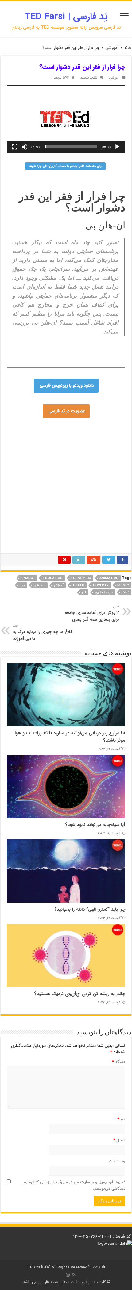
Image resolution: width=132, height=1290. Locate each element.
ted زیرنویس (101, 530)
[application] (66, 119)
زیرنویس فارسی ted (108, 489)
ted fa (38, 496)
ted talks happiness (109, 541)
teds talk (48, 541)
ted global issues (31, 539)
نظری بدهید (89, 77)
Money (123, 585)
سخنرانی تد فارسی (78, 437)
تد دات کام (33, 530)
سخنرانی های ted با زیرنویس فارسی (96, 448)
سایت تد (60, 434)
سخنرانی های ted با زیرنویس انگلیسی (95, 485)
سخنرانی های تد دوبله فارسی (102, 526)
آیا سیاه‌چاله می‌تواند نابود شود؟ (95, 824)
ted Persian (115, 437)
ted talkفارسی (38, 434)
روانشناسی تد (62, 511)
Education (53, 578)
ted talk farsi (49, 456)
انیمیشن (39, 585)
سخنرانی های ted (63, 471)
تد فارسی (118, 430)
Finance (28, 578)
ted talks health (26, 522)
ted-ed (14, 537)
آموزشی (111, 48)
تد (36, 448)
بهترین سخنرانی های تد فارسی (100, 511)
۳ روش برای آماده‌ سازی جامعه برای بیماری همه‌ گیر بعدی (92, 613)
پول (22, 585)
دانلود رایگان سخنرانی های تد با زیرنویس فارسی (67, 495)
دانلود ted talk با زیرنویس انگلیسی (75, 463)
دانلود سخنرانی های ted (56, 478)
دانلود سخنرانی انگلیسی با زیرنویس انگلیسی (44, 519)
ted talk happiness (74, 541)
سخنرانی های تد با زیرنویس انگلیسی (38, 482)
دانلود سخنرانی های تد (66, 493)
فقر (84, 592)
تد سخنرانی (115, 522)
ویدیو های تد (76, 544)
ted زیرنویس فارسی (78, 508)
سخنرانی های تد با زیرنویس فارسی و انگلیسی (61, 474)
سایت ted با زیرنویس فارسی (74, 467)
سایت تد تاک (35, 463)
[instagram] (67, 1275)
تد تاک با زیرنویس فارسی (40, 437)
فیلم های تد (101, 548)
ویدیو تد (108, 533)
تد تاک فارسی (99, 434)
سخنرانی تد (22, 448)
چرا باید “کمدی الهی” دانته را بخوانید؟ (89, 909)
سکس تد (87, 471)
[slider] (71, 146)
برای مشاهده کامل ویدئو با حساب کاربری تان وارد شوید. (65, 166)
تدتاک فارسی (60, 452)
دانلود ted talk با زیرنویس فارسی (99, 452)
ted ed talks (20, 544)
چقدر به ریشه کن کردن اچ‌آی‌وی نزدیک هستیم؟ (79, 994)
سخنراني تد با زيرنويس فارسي (72, 445)
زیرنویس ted (64, 533)
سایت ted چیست (50, 544)
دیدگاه (118, 1061)
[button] (66, 119)
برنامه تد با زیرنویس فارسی (42, 485)
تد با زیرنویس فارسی (51, 441)
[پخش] (117, 147)
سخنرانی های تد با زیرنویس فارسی (97, 441)
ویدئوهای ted (41, 533)
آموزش (59, 585)
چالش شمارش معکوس (90, 456)
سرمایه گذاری (104, 592)
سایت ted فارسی (42, 430)
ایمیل (119, 1140)
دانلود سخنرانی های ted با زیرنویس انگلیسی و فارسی (74, 460)
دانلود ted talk (77, 530)
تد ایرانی (69, 526)
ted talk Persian (33, 452)
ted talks (51, 508)
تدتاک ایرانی (54, 530)
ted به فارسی (88, 533)
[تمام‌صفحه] (15, 147)
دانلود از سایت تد (33, 493)
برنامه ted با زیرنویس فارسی (65, 522)
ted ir (52, 496)
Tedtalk (17, 508)
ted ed (120, 548)
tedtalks (33, 508)
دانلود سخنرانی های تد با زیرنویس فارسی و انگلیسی (72, 504)
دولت (125, 592)
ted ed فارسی (53, 448)
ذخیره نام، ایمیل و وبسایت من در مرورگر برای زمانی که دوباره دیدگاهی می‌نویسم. (74, 1185)
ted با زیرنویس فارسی (28, 445)
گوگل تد (97, 522)
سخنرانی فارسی (83, 482)
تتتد (17, 460)
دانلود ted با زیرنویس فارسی (65, 537)
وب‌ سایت (117, 1161)
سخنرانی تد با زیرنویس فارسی (101, 478)
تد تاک (17, 474)
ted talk (88, 519)
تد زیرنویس (58, 500)
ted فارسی (98, 430)
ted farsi (78, 434)
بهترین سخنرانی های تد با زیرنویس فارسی (57, 489)
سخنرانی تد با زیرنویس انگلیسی (76, 515)
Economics (81, 578)
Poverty (101, 585)
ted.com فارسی (72, 430)
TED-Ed (78, 585)
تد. (114, 463)
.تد (107, 463)
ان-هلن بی (105, 225)
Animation (108, 578)
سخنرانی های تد (36, 515)
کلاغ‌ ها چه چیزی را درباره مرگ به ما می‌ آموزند (42, 632)
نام (121, 1119)
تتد (122, 463)
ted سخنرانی (49, 526)
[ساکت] (24, 147)
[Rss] (74, 1275)
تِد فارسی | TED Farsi (66, 17)
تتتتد (27, 460)
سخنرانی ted (114, 519)
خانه (127, 48)
